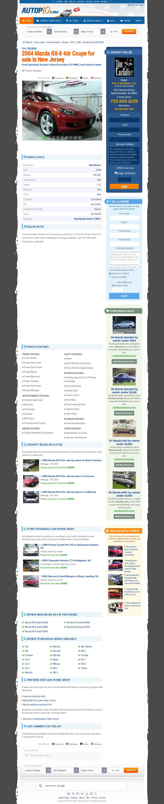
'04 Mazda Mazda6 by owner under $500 (124, 339)
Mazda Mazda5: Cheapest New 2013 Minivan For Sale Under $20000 (132, 579)
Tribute (84, 668)
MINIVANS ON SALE (123, 516)
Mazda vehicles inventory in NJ (37, 704)
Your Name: (124, 213)
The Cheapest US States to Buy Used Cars (132, 606)
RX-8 (83, 663)
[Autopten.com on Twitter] (82, 794)
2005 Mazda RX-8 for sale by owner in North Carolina (72, 460)
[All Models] (66, 31)
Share (133, 5)
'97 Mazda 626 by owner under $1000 (124, 442)
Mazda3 (56, 646)
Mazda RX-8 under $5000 (36, 631)
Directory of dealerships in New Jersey (41, 718)
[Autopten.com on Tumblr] (91, 794)
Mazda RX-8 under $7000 (78, 627)
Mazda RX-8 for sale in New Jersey (39, 700)
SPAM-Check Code (124, 168)
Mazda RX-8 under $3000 (36, 622)
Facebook (59, 78)
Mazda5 (56, 651)
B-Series (29, 655)
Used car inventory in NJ (34, 696)
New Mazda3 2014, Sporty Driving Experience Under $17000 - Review (132, 566)
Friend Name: (124, 231)
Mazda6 (56, 655)
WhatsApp (73, 78)
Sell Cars (73, 20)
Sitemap (74, 797)
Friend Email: (124, 239)
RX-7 (83, 659)
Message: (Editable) (124, 144)
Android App (64, 797)
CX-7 (27, 663)
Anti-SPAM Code (124, 282)
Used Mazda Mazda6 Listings (124, 355)
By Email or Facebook (120, 273)
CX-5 (27, 659)
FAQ (87, 797)
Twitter (85, 78)
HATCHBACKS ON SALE (123, 362)
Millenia (56, 663)
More (138, 20)
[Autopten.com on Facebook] (68, 794)
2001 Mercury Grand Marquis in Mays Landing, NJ (70, 576)
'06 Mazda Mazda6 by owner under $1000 (124, 391)
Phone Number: (124, 134)
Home (28, 20)
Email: (124, 124)
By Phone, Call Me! (119, 277)
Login (141, 5)
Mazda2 (28, 672)
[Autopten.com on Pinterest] (73, 794)
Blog (112, 20)
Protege (84, 655)
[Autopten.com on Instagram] (77, 794)
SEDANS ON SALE (123, 413)
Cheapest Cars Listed (50, 20)
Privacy (94, 797)
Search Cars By (94, 20)
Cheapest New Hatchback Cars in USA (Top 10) (131, 592)
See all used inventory (125, 86)
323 (26, 646)
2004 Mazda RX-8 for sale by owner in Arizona (68, 476)
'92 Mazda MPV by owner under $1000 (124, 494)
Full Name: (124, 115)
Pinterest (97, 78)
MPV (55, 668)
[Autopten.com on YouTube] (86, 794)
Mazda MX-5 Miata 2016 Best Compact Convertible (131, 551)
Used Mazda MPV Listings (124, 511)
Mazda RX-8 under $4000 (36, 627)
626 (26, 651)
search (129, 31)
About (81, 797)
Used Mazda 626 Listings (124, 459)
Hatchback (94, 165)
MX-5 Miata (86, 646)
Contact (102, 797)
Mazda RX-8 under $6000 (78, 622)
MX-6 (83, 651)
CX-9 (27, 668)
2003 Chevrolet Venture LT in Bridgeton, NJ (66, 560)
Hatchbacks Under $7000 (87, 218)
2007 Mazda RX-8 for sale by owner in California (69, 492)
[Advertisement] (62, 146)
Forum (127, 20)
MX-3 (55, 672)
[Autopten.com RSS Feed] (95, 794)
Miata (55, 659)
